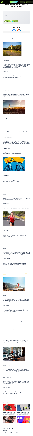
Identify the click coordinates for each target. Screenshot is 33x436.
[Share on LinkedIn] (20, 30)
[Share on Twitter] (15, 30)
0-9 (3, 432)
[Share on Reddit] (18, 30)
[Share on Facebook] (13, 30)
